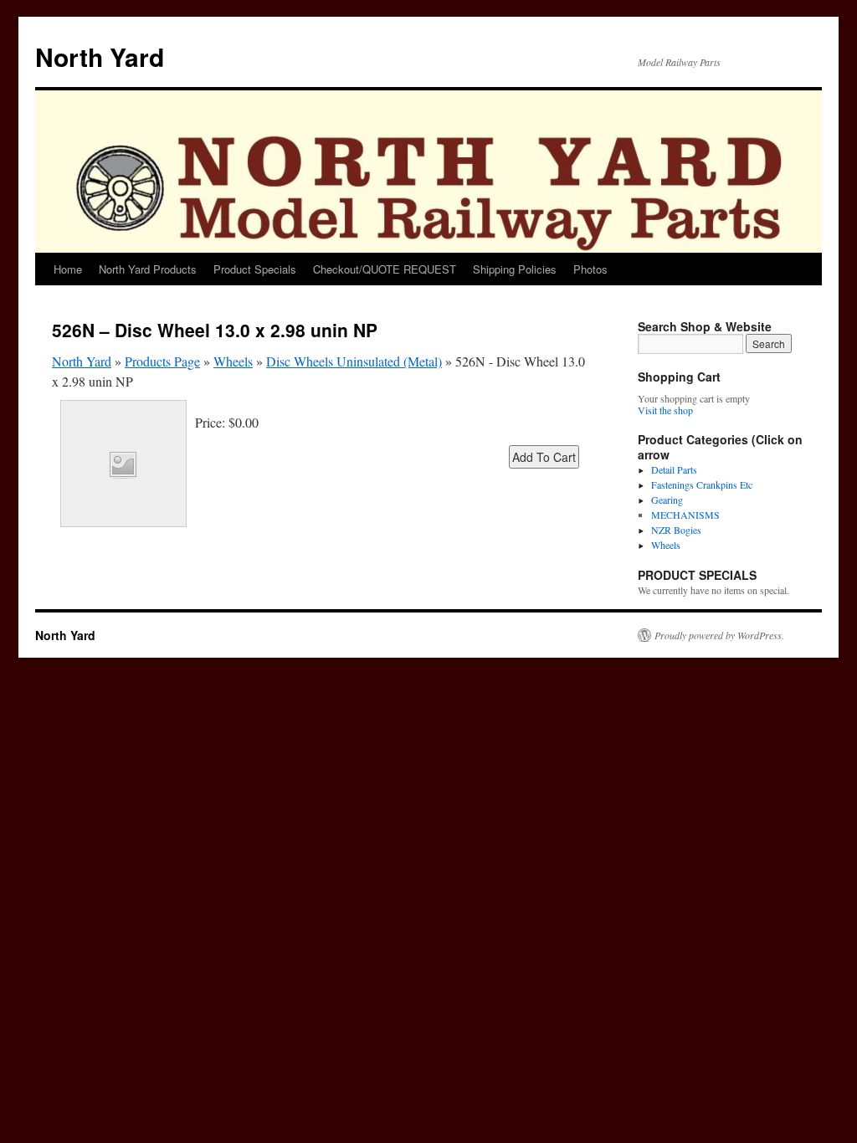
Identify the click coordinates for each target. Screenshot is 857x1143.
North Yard (99, 56)
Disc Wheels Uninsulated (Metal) (354, 361)
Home (68, 269)
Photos (590, 269)
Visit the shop (665, 410)
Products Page (162, 361)
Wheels (233, 361)
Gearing (667, 499)
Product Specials (254, 269)
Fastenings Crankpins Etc (701, 484)
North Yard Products (148, 269)
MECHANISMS (685, 514)
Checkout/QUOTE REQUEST (384, 269)
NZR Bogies (676, 529)
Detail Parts (674, 469)
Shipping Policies (515, 269)
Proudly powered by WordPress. (719, 635)
